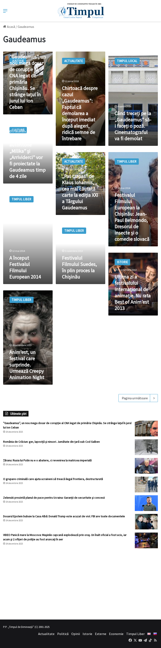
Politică (63, 634)
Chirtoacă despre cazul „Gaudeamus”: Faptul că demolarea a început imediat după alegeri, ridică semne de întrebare (80, 113)
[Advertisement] (80, 584)
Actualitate (46, 634)
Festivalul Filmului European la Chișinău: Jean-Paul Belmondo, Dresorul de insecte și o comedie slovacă (132, 217)
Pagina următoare (135, 398)
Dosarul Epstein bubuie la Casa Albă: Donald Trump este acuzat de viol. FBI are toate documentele (64, 516)
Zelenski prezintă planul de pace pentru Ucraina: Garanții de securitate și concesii (54, 497)
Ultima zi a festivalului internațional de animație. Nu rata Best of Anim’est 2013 (133, 292)
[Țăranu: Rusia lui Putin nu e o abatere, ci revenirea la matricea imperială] (146, 466)
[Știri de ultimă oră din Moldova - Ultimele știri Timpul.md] (80, 10)
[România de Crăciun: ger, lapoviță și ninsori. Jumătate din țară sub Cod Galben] (146, 447)
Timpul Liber (135, 634)
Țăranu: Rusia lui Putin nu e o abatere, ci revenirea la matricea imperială (47, 460)
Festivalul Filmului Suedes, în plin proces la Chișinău (79, 267)
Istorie (87, 634)
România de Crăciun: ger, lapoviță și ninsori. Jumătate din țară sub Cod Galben (51, 442)
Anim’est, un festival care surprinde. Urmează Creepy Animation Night (26, 364)
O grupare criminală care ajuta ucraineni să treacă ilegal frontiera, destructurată (53, 479)
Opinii (75, 634)
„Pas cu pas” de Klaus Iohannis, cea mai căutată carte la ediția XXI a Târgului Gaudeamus (80, 192)
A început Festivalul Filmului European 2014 (25, 267)
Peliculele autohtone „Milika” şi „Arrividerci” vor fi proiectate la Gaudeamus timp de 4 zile (27, 157)
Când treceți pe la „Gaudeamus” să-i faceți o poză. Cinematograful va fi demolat (133, 126)
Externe (100, 634)
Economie (116, 634)
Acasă (10, 27)
